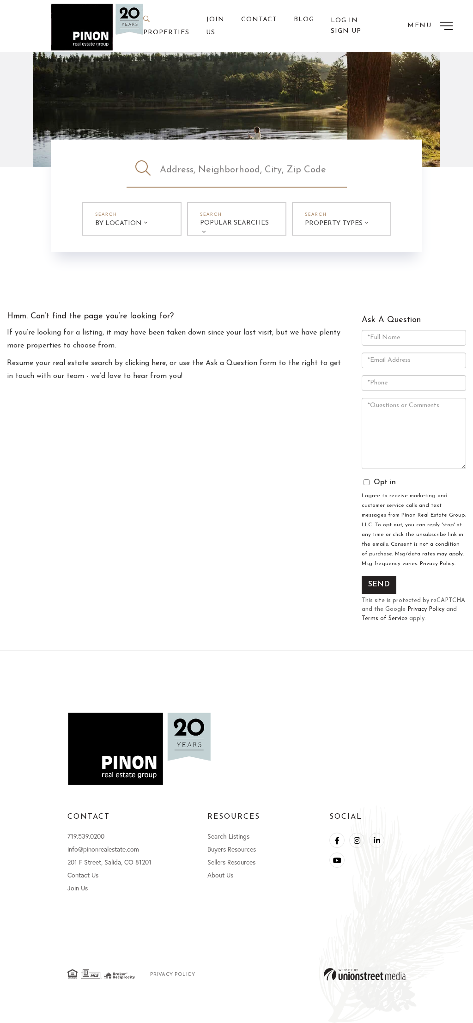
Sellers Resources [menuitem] (231, 862)
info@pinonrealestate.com (103, 849)
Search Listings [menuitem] (228, 836)
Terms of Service (384, 618)
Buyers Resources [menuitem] (231, 849)
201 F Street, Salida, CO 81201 (109, 862)
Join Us (77, 887)
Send (379, 584)
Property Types (334, 223)
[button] (143, 170)
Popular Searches (234, 222)
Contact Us (82, 875)
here (159, 363)
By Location (118, 223)
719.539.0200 (85, 836)
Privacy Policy (437, 563)
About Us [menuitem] (220, 875)
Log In (344, 20)
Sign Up (346, 31)
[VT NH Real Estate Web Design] (365, 974)
